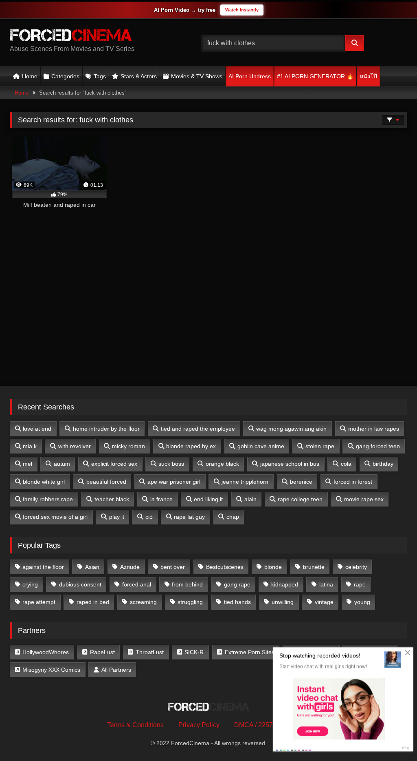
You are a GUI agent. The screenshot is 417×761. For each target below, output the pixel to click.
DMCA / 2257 (253, 724)
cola (346, 463)
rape (360, 584)
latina (326, 584)
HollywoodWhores (45, 652)
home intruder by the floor (106, 428)
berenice (301, 481)
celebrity (356, 567)
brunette (314, 567)
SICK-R (194, 652)
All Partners (116, 669)
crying (30, 584)
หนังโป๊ (368, 76)
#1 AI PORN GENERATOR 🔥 (315, 76)
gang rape (237, 584)
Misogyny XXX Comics (51, 669)
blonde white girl (44, 481)
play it (116, 516)
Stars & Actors (139, 76)
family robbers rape (48, 499)
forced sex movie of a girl (55, 516)
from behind (187, 584)
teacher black (111, 499)
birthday (383, 463)
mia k (30, 446)
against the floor (43, 567)
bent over (172, 567)
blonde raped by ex (191, 446)
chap (232, 516)
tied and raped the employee (198, 428)
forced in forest (353, 481)
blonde (273, 567)
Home (29, 76)
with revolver (74, 446)
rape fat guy (189, 516)
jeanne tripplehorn (245, 481)
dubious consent (80, 584)
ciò (149, 516)
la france (161, 499)
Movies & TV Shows (196, 76)
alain (250, 499)
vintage (324, 602)
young (362, 602)
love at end (37, 428)
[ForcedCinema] (93, 36)
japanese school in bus (289, 463)
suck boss (171, 463)
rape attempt (38, 602)
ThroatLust (150, 652)
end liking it (208, 499)
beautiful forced (106, 481)
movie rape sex (364, 499)
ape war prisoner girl (173, 481)
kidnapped (284, 584)
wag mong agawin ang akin (291, 428)
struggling (190, 602)
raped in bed (93, 602)
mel (27, 463)
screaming (143, 602)
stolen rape (319, 446)
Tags (100, 76)
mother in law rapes (373, 428)
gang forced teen (378, 446)
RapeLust (102, 652)
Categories (65, 76)
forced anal (136, 584)
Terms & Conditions (135, 724)
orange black (222, 463)
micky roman (128, 446)
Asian (92, 567)
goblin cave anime (260, 446)
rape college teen (300, 499)
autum (62, 463)
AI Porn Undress (249, 76)
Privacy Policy (198, 724)
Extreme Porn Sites (249, 652)
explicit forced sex (114, 463)
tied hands (237, 602)
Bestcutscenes (225, 567)
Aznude (130, 567)
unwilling (283, 602)
